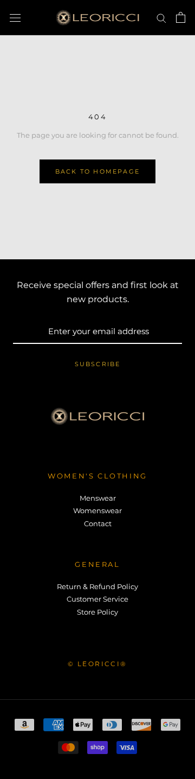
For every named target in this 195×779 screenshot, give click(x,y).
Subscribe (98, 364)
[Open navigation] (15, 18)
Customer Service (97, 599)
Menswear (98, 498)
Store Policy (97, 612)
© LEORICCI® (97, 664)
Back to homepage (97, 171)
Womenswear (97, 510)
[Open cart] (180, 17)
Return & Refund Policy (97, 586)
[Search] (161, 17)
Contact (98, 523)
